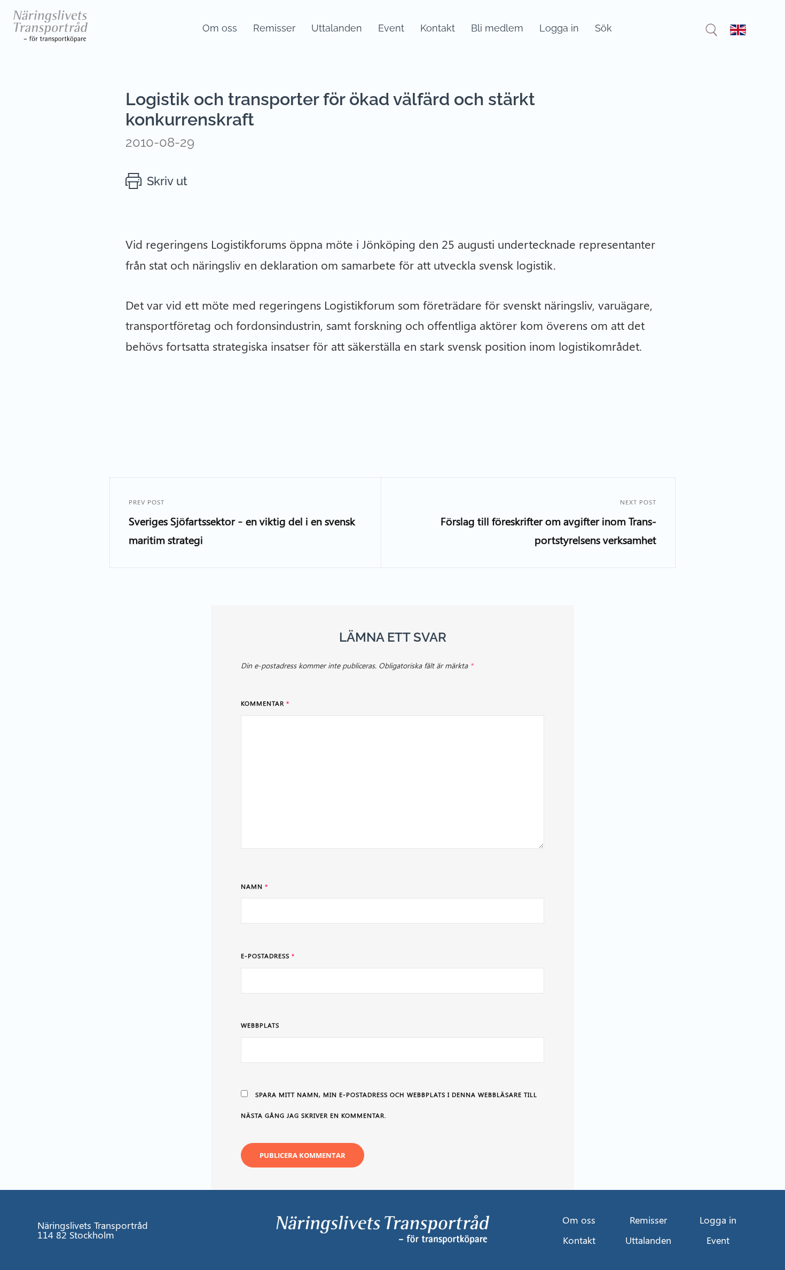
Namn (254, 886)
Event (391, 28)
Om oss (219, 28)
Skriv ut (167, 181)
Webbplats (260, 1025)
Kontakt (437, 28)
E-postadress (268, 955)
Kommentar (265, 703)
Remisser (274, 28)
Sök (603, 28)
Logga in (559, 28)
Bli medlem (497, 28)
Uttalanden (336, 28)
